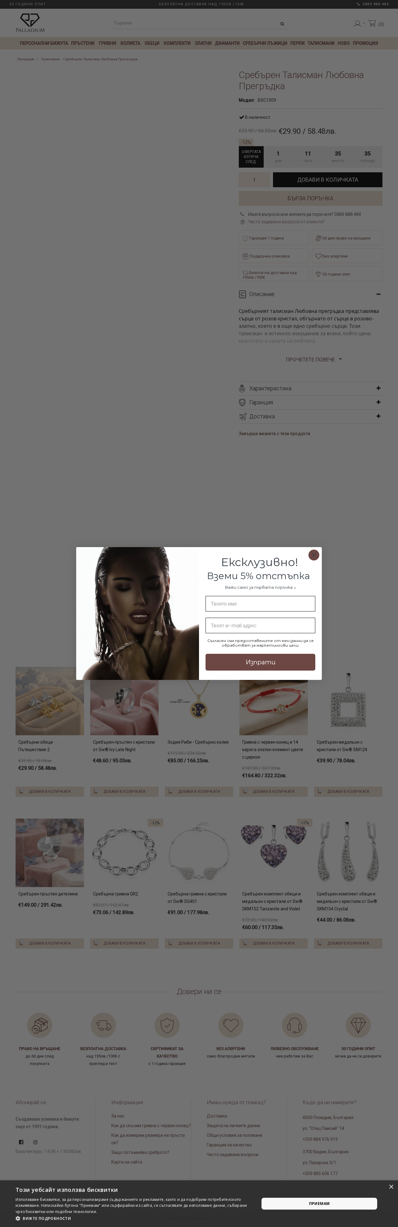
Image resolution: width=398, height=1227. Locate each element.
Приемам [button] (319, 1203)
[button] (134, 1218)
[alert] (199, 1203)
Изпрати (260, 662)
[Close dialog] (313, 555)
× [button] (391, 1187)
